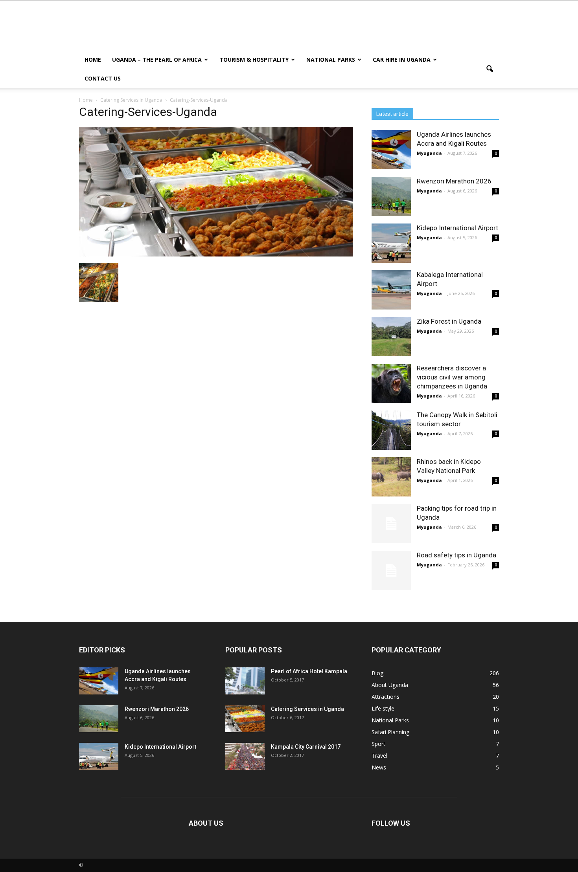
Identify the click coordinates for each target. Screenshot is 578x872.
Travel (379, 755)
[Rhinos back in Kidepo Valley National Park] (391, 476)
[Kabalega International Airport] (391, 290)
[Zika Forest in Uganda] (391, 336)
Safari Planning (390, 732)
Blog (377, 673)
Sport (378, 743)
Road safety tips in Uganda (456, 555)
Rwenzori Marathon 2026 (454, 181)
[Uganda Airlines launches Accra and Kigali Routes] (391, 149)
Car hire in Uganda (402, 59)
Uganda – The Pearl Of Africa (157, 59)
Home (93, 59)
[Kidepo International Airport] (391, 243)
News (379, 767)
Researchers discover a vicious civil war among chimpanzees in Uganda (452, 377)
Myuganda (429, 153)
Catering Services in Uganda (307, 709)
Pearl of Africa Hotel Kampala (309, 671)
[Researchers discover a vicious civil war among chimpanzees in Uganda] (391, 383)
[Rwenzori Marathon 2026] (391, 196)
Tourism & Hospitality (254, 59)
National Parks (330, 59)
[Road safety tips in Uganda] (391, 570)
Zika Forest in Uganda (449, 321)
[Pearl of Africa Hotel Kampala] (245, 680)
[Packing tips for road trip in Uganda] (391, 523)
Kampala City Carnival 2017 (306, 747)
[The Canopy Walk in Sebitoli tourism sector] (391, 430)
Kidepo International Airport (457, 228)
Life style (383, 708)
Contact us (103, 78)
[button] (489, 69)
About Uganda (390, 685)
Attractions (385, 696)
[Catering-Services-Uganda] (216, 254)
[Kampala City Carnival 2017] (245, 756)
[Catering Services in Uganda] (245, 718)
